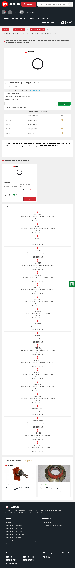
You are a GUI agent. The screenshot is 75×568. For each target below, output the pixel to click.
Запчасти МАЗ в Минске (14, 526)
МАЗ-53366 (37, 239)
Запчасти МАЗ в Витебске (14, 535)
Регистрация (29, 12)
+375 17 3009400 (11, 557)
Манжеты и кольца (37, 30)
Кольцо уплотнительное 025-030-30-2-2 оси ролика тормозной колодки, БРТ (18, 185)
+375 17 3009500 (28, 557)
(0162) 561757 (32, 133)
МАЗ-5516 (37, 360)
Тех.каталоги (43, 18)
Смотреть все (28, 461)
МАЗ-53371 (37, 287)
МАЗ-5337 (37, 263)
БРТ (17, 94)
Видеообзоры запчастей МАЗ (52, 526)
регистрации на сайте (34, 90)
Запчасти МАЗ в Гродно (13, 532)
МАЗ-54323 (37, 336)
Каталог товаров (18, 18)
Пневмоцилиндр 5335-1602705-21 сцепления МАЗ (18, 489)
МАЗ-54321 (37, 312)
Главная (6, 18)
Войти (15, 12)
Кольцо (37, 218)
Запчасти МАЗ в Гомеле (13, 529)
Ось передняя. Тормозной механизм (37, 314)
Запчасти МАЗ (19, 30)
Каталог (30, 4)
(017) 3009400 (33, 116)
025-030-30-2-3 (37, 220)
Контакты (8, 547)
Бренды (31, 18)
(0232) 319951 (32, 124)
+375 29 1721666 (10, 560)
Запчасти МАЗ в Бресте (13, 538)
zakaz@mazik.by (11, 563)
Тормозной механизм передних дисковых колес (37, 216)
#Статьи (13, 485)
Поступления (46, 523)
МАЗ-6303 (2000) (38, 409)
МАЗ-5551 (37, 384)
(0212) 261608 (32, 129)
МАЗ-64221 (37, 433)
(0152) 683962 (32, 120)
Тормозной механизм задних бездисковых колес (37, 229)
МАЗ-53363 (37, 214)
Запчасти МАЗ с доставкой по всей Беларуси (21, 541)
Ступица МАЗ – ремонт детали (51, 488)
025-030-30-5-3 (37, 318)
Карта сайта (65, 553)
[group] (37, 63)
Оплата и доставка (12, 544)
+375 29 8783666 (28, 560)
